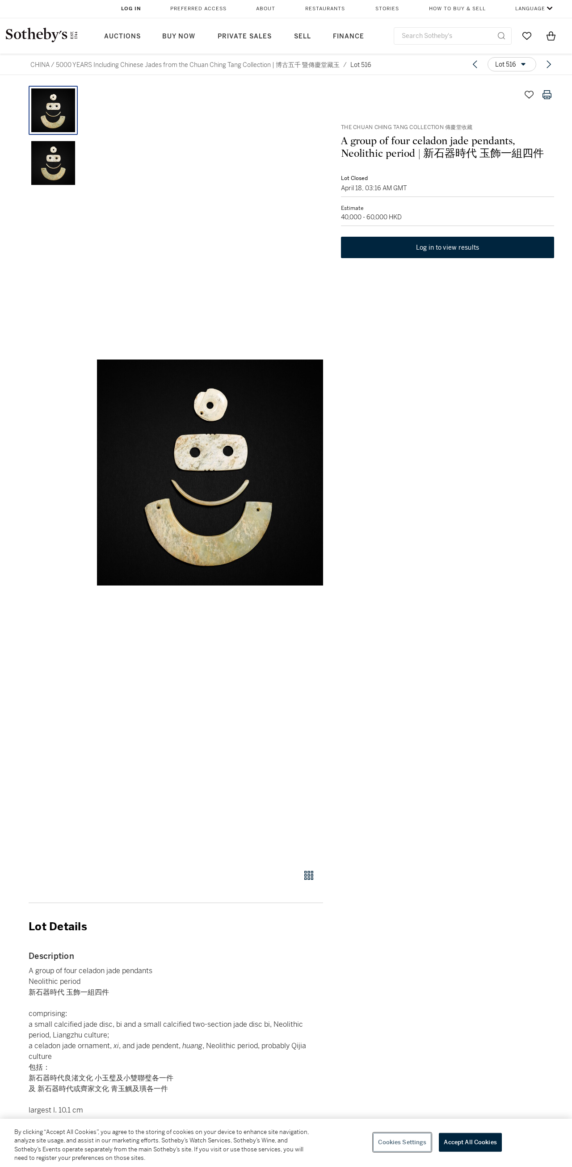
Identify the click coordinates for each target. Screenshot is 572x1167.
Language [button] (530, 9)
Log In (131, 9)
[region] (286, 1143)
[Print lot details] (547, 95)
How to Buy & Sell (457, 9)
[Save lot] (529, 95)
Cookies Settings (402, 1142)
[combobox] (453, 36)
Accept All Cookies (470, 1142)
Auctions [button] (122, 36)
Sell (302, 36)
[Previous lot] (475, 64)
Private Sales (245, 36)
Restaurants (325, 9)
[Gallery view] (309, 875)
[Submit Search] (501, 35)
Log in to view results (447, 247)
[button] (210, 472)
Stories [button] (387, 9)
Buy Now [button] (178, 36)
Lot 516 (360, 65)
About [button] (265, 9)
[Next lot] (549, 64)
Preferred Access (198, 9)
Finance (348, 36)
